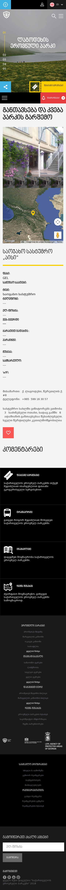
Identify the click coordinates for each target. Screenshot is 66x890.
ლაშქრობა (33, 667)
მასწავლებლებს (33, 785)
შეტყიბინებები (55, 98)
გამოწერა (12, 857)
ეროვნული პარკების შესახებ (33, 714)
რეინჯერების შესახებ (33, 806)
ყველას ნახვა (33, 651)
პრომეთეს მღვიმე (33, 632)
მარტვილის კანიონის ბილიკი (33, 698)
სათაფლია (33, 646)
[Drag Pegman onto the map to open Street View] (57, 235)
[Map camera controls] (57, 222)
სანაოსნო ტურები (33, 662)
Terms (59, 242)
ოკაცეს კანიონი (33, 641)
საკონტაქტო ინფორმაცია (33, 719)
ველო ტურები (33, 677)
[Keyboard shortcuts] (22, 242)
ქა (57, 5)
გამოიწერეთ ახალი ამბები (25, 837)
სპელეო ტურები (33, 672)
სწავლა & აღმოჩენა (33, 770)
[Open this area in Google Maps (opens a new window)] (10, 241)
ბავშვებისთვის (33, 780)
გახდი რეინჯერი (33, 796)
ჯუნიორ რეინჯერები (33, 775)
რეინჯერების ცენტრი (33, 801)
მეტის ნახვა (33, 496)
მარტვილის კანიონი (33, 637)
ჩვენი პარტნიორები (33, 724)
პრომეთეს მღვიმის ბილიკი (33, 693)
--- (4, 324)
